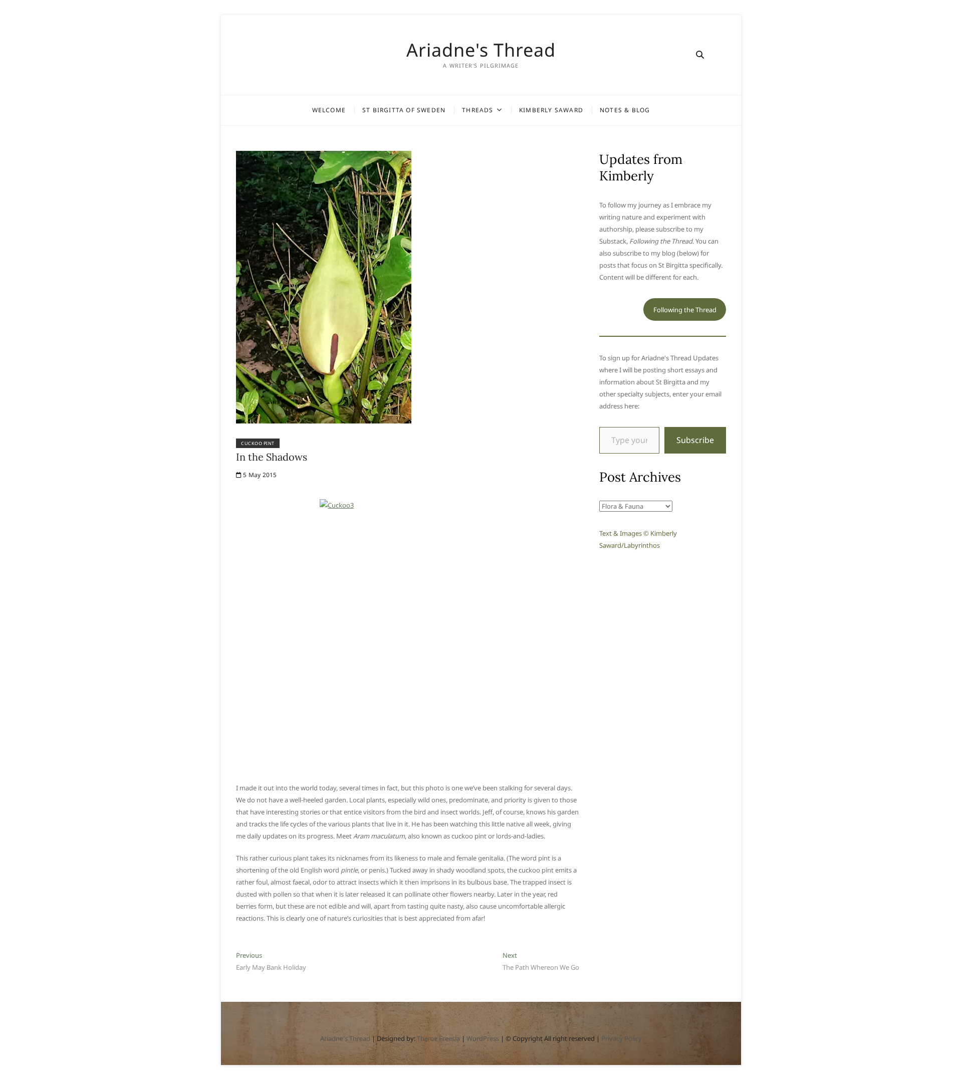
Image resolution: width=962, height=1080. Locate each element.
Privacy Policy (621, 1038)
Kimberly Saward (551, 110)
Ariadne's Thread (481, 50)
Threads (477, 110)
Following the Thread (684, 309)
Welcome (329, 110)
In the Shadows (271, 457)
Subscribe (695, 440)
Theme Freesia (438, 1038)
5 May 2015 (259, 475)
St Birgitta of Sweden (403, 110)
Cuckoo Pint (258, 443)
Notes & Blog (625, 110)
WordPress (482, 1038)
